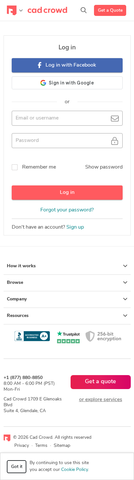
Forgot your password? (67, 210)
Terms (41, 445)
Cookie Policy (74, 469)
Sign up (75, 227)
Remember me (39, 167)
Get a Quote (110, 10)
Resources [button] (18, 315)
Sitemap (62, 445)
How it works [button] (21, 266)
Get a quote (100, 382)
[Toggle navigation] (15, 10)
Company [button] (17, 299)
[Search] (83, 10)
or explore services (100, 399)
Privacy (21, 445)
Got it (16, 466)
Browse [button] (15, 282)
